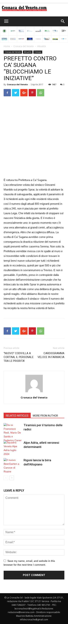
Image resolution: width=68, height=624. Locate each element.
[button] (63, 21)
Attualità (41, 46)
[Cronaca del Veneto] (34, 8)
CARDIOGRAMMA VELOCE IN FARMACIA (51, 355)
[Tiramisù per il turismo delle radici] (13, 432)
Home (7, 46)
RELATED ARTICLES (17, 415)
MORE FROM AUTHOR (45, 415)
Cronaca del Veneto (23, 46)
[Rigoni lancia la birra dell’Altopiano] (13, 465)
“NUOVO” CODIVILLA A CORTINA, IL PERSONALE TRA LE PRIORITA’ (19, 357)
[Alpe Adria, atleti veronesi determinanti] (13, 448)
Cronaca (37, 52)
